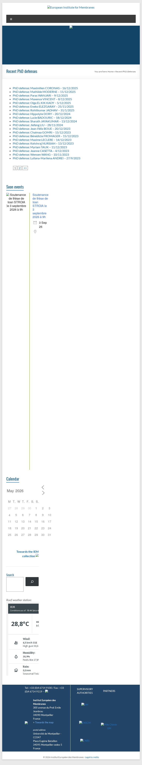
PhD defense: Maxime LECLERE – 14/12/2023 (42, 139)
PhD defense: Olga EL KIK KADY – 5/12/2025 (42, 102)
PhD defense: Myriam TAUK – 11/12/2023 (40, 147)
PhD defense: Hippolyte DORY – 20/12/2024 (41, 114)
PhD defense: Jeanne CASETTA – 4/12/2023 (41, 150)
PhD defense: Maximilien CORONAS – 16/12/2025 (45, 88)
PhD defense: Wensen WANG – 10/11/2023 (41, 154)
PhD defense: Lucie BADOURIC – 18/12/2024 (42, 117)
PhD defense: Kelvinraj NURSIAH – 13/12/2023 (43, 143)
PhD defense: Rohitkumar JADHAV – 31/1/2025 (43, 110)
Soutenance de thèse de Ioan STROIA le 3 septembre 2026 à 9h (40, 206)
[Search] (32, 581)
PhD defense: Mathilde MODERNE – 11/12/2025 (44, 91)
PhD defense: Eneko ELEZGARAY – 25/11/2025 (43, 106)
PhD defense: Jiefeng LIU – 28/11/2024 (38, 125)
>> (25, 168)
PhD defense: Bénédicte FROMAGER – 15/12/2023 (45, 136)
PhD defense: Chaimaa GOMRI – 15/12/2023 (42, 132)
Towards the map (44, 722)
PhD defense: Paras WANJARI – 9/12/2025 (40, 95)
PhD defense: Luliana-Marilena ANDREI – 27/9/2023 (46, 158)
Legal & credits (92, 757)
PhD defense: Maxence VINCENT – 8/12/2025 (42, 99)
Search (10, 575)
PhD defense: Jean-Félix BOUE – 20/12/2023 (41, 128)
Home (111, 71)
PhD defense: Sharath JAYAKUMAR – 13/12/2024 (45, 121)
